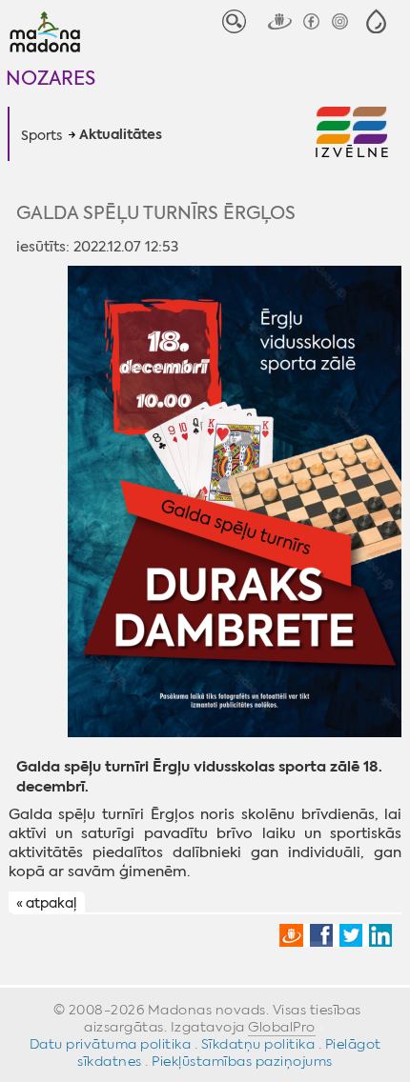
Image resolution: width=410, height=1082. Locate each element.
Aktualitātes (120, 135)
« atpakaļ (46, 903)
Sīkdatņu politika (258, 1043)
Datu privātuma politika (111, 1043)
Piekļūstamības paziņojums (242, 1061)
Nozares (50, 77)
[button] (376, 21)
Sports (41, 135)
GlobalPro (282, 1026)
